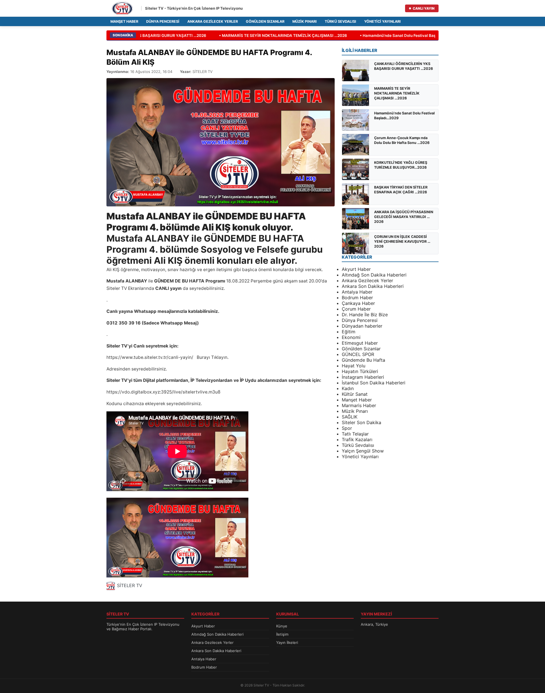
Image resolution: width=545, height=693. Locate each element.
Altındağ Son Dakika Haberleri (374, 275)
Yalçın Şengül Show (363, 451)
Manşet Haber (124, 21)
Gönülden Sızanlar (265, 21)
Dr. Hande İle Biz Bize (365, 314)
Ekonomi (351, 337)
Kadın (348, 388)
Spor (347, 428)
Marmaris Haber (359, 405)
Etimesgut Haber (360, 343)
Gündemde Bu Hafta (363, 360)
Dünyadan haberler (362, 326)
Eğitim (348, 331)
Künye (281, 626)
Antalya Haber (357, 292)
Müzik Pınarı (304, 21)
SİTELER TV (129, 585)
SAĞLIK (349, 417)
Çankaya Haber (358, 303)
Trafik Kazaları (357, 439)
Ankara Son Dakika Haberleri (373, 286)
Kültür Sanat (355, 394)
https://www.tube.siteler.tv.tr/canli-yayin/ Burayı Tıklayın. (167, 357)
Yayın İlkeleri (287, 642)
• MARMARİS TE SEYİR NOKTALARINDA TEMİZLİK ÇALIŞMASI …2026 (276, 35)
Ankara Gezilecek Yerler (212, 21)
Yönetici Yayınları (382, 21)
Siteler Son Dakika (361, 422)
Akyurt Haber (356, 269)
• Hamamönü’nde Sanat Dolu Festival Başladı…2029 (401, 35)
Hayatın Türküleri (360, 371)
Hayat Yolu (353, 366)
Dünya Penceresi (162, 21)
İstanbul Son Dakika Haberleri (373, 383)
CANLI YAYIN (424, 8)
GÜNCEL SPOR (358, 354)
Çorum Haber (356, 309)
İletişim (282, 634)
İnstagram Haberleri (363, 377)
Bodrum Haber (357, 297)
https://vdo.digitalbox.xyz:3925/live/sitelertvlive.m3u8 (163, 392)
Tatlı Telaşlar (355, 434)
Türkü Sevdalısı (340, 21)
